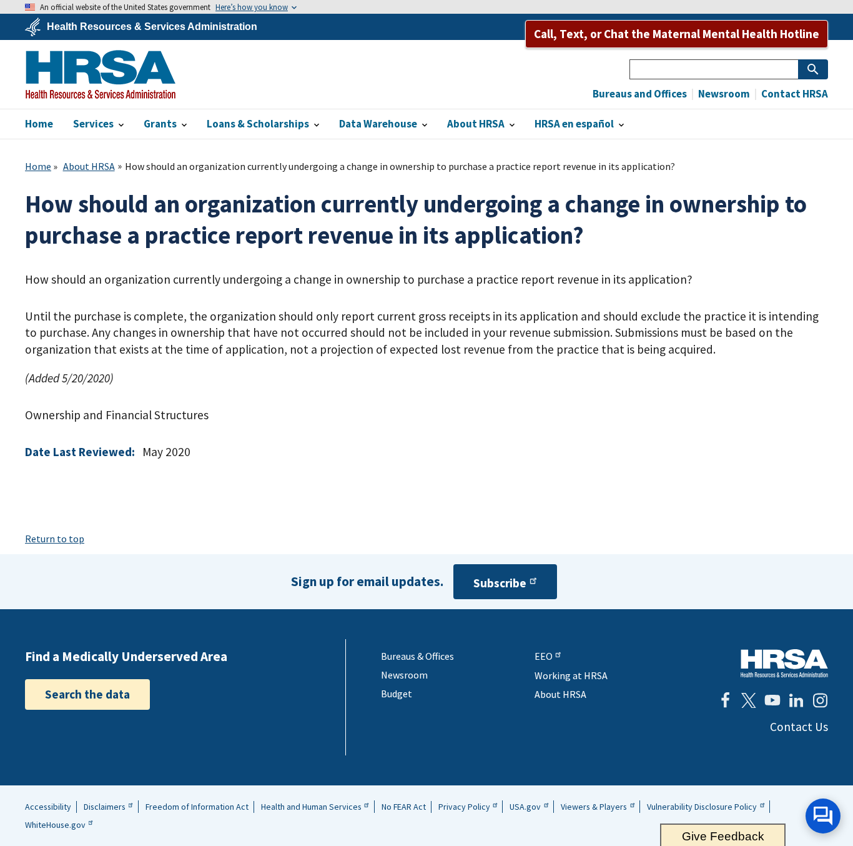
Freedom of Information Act (197, 806)
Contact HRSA (793, 94)
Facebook (725, 700)
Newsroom (723, 94)
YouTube (772, 700)
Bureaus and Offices (640, 94)
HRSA (100, 74)
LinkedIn (796, 700)
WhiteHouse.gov (55, 824)
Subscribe (499, 582)
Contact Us (799, 726)
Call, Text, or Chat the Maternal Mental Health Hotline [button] (676, 33)
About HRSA (89, 166)
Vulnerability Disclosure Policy (702, 806)
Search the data (87, 694)
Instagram (820, 700)
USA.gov (525, 806)
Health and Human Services (311, 806)
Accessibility (48, 806)
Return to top (54, 538)
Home (38, 166)
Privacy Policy (464, 806)
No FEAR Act (404, 806)
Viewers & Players (594, 806)
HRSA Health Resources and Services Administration (784, 663)
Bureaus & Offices (417, 656)
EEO (544, 656)
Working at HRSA (571, 675)
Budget (396, 693)
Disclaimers (105, 806)
